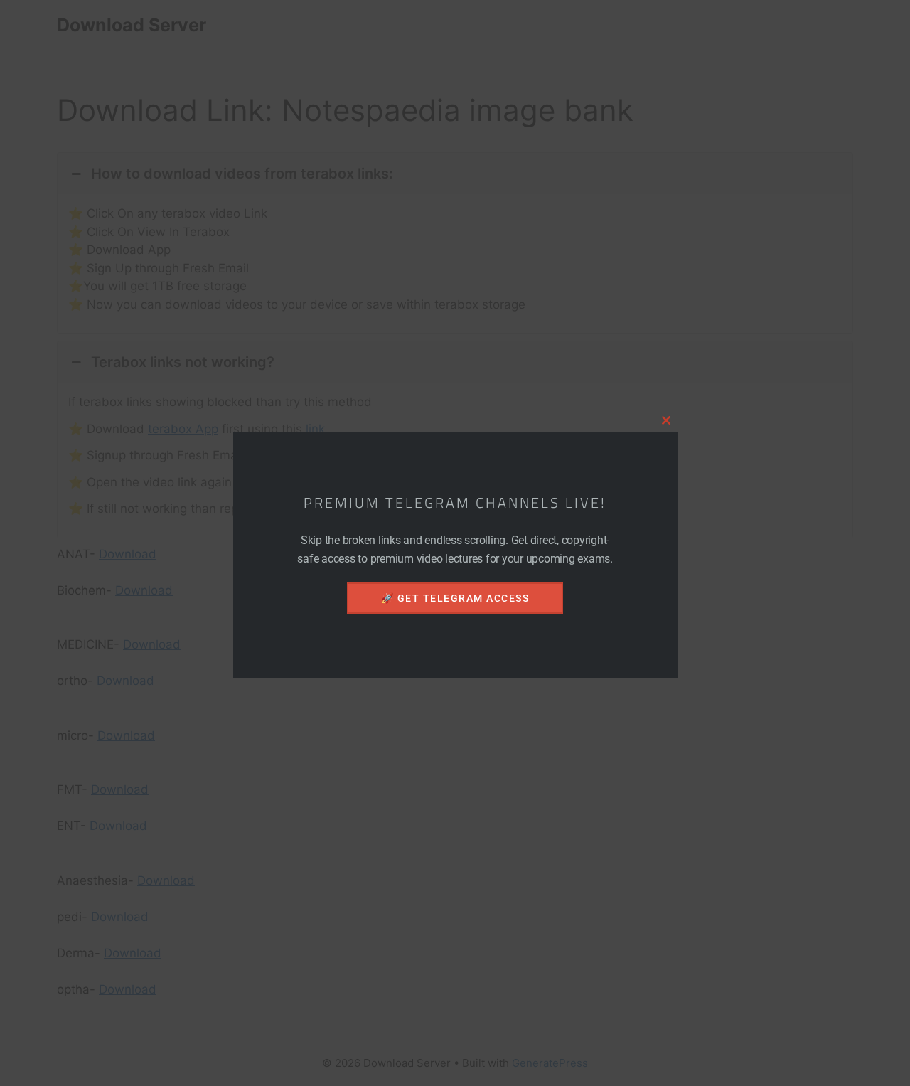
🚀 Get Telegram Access (455, 598)
